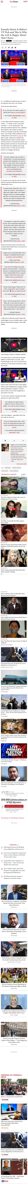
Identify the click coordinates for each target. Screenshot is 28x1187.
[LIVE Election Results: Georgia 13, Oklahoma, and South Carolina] (14, 751)
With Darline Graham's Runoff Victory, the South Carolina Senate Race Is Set (14, 959)
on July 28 (20, 135)
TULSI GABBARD (14, 471)
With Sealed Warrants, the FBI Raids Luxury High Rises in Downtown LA (13, 664)
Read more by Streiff (22, 463)
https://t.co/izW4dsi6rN (16, 277)
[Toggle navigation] (2, 1)
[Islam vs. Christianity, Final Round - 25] (14, 1087)
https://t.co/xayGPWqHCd (18, 112)
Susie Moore (4, 763)
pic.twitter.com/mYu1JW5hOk (14, 257)
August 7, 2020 (21, 205)
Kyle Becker (4, 740)
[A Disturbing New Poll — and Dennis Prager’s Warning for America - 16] (14, 1167)
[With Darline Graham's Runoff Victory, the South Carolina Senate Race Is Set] (14, 949)
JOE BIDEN (7, 467)
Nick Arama (3, 786)
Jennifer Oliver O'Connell (7, 667)
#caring (14, 427)
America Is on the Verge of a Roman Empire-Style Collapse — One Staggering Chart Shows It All (14, 1040)
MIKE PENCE (5, 471)
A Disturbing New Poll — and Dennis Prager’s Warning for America (12, 1177)
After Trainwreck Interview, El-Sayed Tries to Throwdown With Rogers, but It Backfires (13, 783)
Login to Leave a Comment (14, 806)
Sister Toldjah (14, 1015)
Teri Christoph (4, 691)
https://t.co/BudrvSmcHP (19, 291)
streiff (3, 40)
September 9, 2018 (14, 432)
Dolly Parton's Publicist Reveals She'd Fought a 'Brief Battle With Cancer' (14, 1012)
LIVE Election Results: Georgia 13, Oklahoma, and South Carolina (14, 760)
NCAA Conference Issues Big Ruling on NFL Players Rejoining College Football (14, 985)
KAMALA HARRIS (17, 467)
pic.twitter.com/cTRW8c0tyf (14, 171)
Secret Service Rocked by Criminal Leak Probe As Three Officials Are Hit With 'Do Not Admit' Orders (14, 688)
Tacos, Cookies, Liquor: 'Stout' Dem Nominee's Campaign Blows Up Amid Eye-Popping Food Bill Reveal (14, 737)
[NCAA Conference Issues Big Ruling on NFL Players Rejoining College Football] (14, 975)
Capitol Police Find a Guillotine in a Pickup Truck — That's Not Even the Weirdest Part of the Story (13, 712)
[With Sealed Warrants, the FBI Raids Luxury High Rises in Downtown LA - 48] (14, 1140)
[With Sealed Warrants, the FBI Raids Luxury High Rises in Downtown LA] (14, 654)
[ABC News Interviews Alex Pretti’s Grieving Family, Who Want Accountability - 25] (14, 1112)
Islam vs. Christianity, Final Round (11, 1097)
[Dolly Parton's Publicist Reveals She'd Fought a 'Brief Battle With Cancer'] (14, 1002)
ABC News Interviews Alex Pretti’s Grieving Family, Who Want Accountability (11, 1123)
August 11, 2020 (19, 262)
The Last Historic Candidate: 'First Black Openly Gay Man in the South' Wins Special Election (14, 903)
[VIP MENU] (25, 1)
